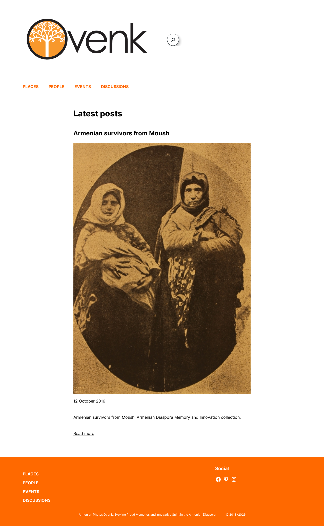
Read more (83, 433)
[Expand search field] (173, 40)
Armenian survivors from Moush (121, 133)
